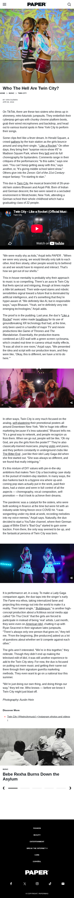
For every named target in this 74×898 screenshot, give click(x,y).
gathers (15, 141)
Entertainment (37, 842)
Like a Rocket (48, 145)
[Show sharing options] (71, 402)
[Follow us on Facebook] (11, 884)
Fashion (37, 828)
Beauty (37, 835)
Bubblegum (43, 608)
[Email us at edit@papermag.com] (63, 884)
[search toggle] (69, 4)
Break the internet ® (37, 848)
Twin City (22, 183)
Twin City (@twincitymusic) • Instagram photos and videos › (38, 718)
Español (37, 861)
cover (6, 525)
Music (11, 93)
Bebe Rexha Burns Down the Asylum (31, 776)
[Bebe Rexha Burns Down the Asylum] (37, 746)
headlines (42, 319)
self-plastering (21, 422)
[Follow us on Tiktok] (50, 884)
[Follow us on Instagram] (37, 884)
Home (2, 93)
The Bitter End (11, 453)
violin (52, 446)
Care (37, 855)
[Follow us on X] (24, 884)
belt (47, 153)
